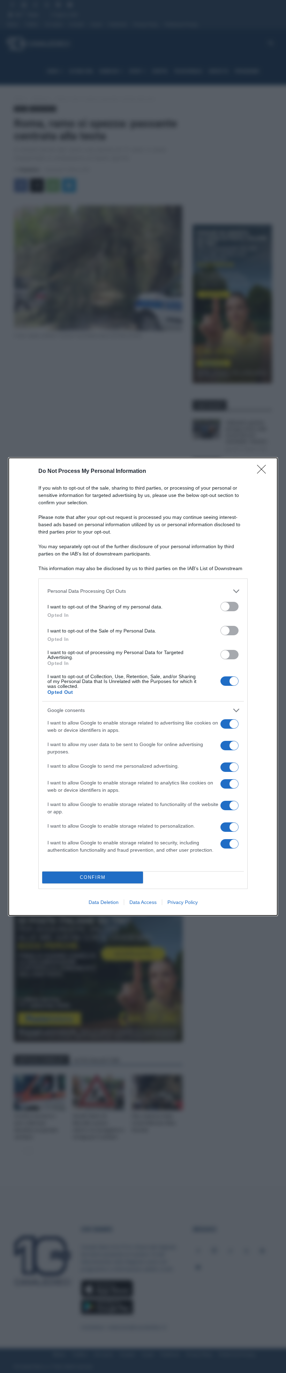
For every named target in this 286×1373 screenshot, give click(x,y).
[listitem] (143, 591)
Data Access (143, 902)
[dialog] (143, 686)
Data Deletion (104, 902)
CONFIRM (93, 877)
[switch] (229, 606)
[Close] (263, 471)
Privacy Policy (182, 902)
